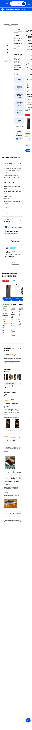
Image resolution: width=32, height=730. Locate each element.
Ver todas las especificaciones (22, 126)
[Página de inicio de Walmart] (7, 3)
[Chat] (28, 720)
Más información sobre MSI (15, 227)
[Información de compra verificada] (16, 400)
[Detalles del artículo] (20, 163)
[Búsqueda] (23, 3)
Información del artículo (12, 158)
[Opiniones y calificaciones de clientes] (20, 347)
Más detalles (7, 207)
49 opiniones (16, 355)
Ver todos (17, 370)
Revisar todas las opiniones (12, 363)
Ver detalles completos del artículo (18, 67)
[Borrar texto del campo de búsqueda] (21, 3)
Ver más (6, 414)
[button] (4, 377)
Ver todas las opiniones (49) (12, 520)
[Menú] (2, 3)
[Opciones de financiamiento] (20, 219)
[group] (23, 31)
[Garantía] (20, 214)
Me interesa (15, 241)
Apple (16, 32)
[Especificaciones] (20, 182)
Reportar (19, 430)
